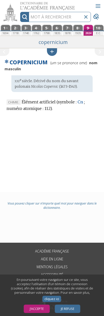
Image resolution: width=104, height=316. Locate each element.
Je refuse (67, 309)
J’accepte (37, 309)
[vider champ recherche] (86, 17)
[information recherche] (24, 17)
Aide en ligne (52, 259)
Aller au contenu (19, 4)
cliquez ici (51, 299)
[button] (52, 52)
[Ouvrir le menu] (98, 6)
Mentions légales (52, 266)
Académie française (52, 251)
